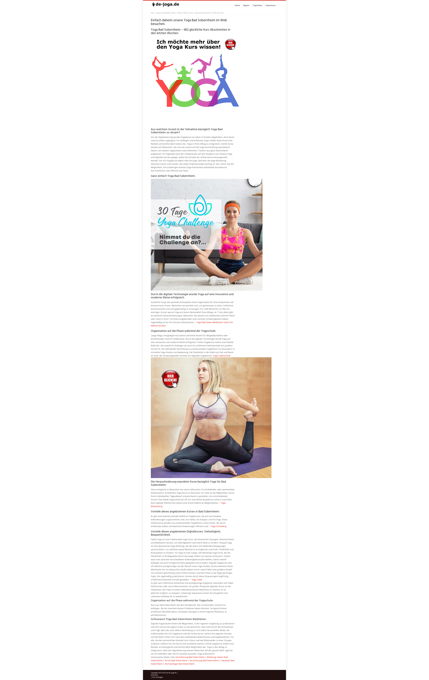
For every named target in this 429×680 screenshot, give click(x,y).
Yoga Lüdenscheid (221, 355)
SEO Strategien (157, 677)
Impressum (270, 5)
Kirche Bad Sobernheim (176, 660)
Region (246, 5)
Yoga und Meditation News (166, 13)
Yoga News (257, 5)
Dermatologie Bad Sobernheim (180, 663)
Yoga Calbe (197, 579)
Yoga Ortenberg (218, 526)
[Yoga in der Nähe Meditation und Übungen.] (165, 5)
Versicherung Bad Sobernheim (190, 657)
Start (152, 13)
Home (237, 5)
